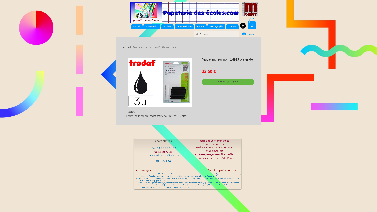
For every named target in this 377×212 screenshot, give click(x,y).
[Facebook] (243, 26)
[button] (184, 26)
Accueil (127, 47)
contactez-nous (163, 160)
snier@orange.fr (171, 155)
